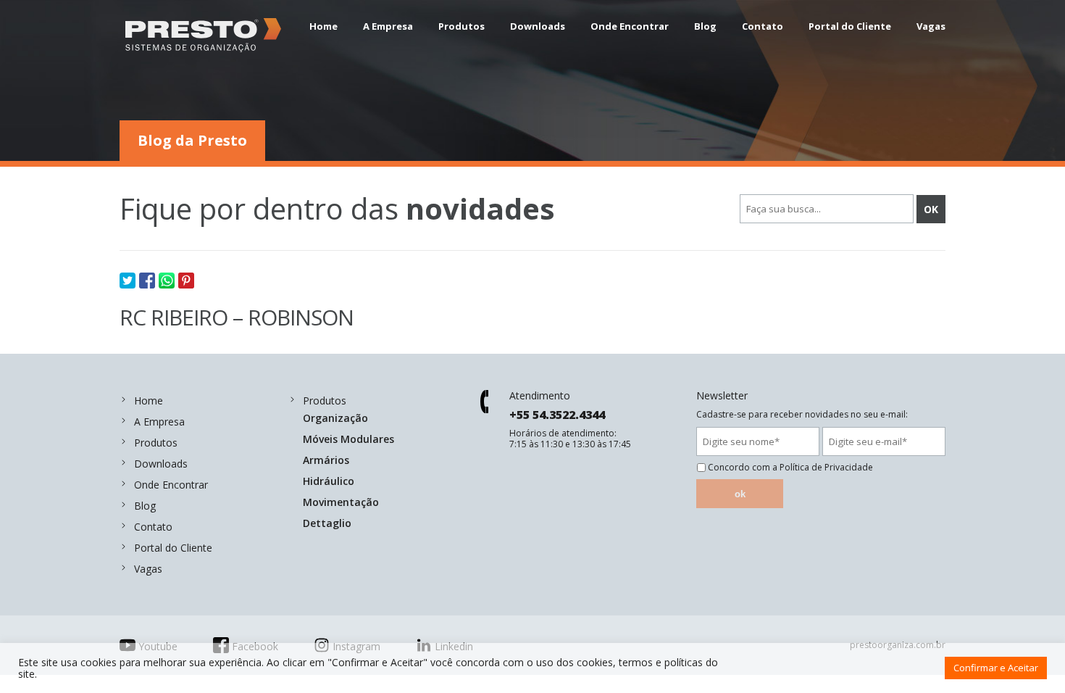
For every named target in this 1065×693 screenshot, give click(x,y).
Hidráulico (328, 481)
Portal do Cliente (850, 26)
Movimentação (341, 502)
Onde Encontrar (629, 26)
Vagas (930, 26)
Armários (326, 460)
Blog (705, 26)
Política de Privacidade (826, 467)
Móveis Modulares (348, 439)
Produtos (461, 26)
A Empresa (388, 26)
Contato (762, 26)
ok (740, 494)
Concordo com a (790, 467)
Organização (335, 418)
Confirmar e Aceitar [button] (995, 667)
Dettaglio (327, 523)
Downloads (537, 26)
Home (323, 26)
